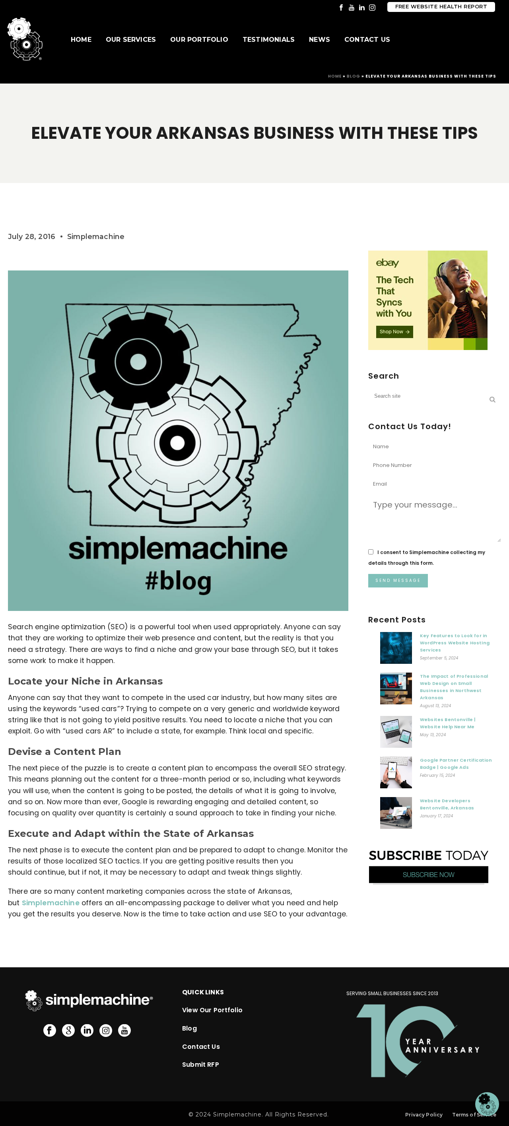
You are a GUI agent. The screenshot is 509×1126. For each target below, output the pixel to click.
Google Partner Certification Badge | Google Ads (456, 763)
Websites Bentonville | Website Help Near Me (448, 723)
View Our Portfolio (212, 1010)
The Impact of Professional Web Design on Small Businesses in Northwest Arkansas (454, 687)
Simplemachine (51, 903)
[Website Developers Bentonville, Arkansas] (396, 815)
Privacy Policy (424, 1115)
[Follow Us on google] (68, 1031)
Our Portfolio (199, 39)
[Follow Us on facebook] (49, 1031)
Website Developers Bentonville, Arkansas (447, 804)
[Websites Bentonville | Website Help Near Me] (396, 734)
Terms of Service (474, 1115)
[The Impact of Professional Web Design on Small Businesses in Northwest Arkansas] (396, 690)
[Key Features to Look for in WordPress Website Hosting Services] (396, 650)
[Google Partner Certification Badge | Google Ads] (396, 774)
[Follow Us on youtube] (124, 1031)
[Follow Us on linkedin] (87, 1031)
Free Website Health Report (441, 7)
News (319, 39)
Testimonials (269, 39)
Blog (353, 76)
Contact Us (367, 39)
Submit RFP (200, 1064)
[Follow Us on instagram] (105, 1031)
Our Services (131, 39)
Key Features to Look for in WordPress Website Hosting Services (455, 642)
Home (81, 39)
